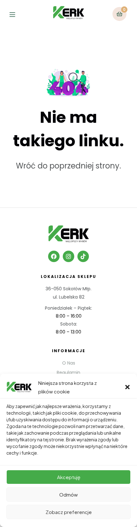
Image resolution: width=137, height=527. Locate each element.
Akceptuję (68, 477)
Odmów (68, 494)
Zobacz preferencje (69, 512)
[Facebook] (54, 256)
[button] (127, 387)
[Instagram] (68, 256)
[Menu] (17, 14)
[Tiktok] (83, 256)
